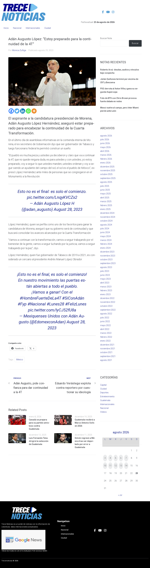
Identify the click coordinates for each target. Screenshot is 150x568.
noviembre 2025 (107, 170)
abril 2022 (104, 329)
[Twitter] (16, 111)
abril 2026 (104, 151)
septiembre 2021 (108, 356)
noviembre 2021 (107, 348)
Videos (103, 412)
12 (115, 465)
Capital (103, 385)
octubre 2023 (106, 259)
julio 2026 (104, 139)
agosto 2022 (106, 313)
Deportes (104, 392)
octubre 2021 (106, 352)
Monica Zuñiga (19, 50)
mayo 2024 (105, 236)
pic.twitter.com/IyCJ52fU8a (52, 310)
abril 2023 (104, 283)
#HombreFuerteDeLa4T (40, 298)
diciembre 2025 (107, 166)
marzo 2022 (105, 333)
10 (105, 465)
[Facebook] (11, 111)
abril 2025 (104, 197)
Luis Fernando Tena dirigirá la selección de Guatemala (38, 441)
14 (126, 465)
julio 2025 (104, 186)
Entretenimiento (107, 396)
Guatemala (105, 400)
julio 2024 (104, 228)
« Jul (120, 495)
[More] (34, 111)
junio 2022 (105, 321)
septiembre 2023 (108, 263)
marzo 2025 (105, 201)
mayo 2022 (105, 325)
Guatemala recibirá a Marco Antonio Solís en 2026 (85, 423)
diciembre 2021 (107, 345)
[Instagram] (113, 12)
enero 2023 (105, 294)
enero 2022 (105, 341)
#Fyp (22, 304)
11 (110, 465)
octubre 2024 (106, 221)
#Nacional (37, 304)
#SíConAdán (73, 298)
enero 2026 (105, 163)
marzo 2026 (105, 155)
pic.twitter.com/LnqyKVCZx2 (52, 197)
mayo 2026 (105, 147)
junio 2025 (105, 190)
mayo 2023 (105, 279)
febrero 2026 (106, 159)
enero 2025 (105, 209)
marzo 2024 (105, 240)
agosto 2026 (106, 136)
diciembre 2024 (107, 213)
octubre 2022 (106, 306)
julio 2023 (104, 271)
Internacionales (107, 404)
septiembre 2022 (108, 310)
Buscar (135, 43)
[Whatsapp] (28, 111)
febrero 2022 (106, 337)
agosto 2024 (106, 225)
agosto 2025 (106, 182)
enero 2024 (105, 248)
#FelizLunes (75, 304)
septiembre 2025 (108, 178)
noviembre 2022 (107, 302)
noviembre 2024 (107, 217)
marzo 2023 (105, 286)
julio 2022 (104, 317)
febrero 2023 (106, 290)
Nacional (104, 408)
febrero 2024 (106, 244)
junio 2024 (105, 232)
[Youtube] (107, 12)
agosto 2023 (106, 267)
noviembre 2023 (107, 256)
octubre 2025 (106, 174)
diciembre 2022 (107, 298)
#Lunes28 (55, 304)
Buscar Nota (106, 38)
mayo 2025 (105, 193)
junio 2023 (105, 275)
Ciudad (103, 389)
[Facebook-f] (102, 12)
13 (121, 465)
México (19, 359)
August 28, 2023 (68, 209)
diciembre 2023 (107, 252)
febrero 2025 (106, 205)
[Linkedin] (22, 111)
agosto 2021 (106, 360)
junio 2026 (105, 143)
